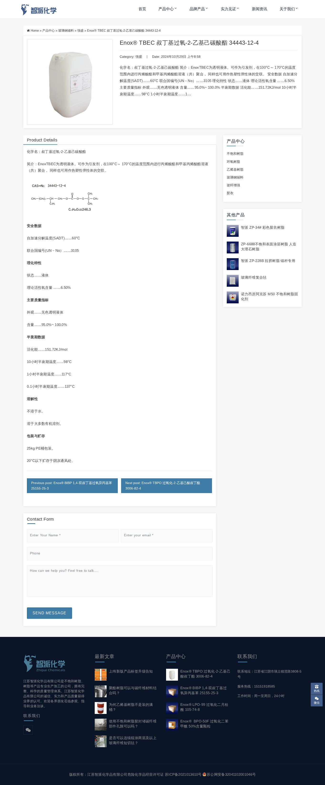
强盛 (80, 30)
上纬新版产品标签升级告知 (131, 671)
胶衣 (230, 193)
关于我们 (287, 9)
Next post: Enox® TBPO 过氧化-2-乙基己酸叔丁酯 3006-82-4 (162, 485)
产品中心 (166, 9)
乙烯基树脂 (235, 169)
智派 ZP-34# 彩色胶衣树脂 (262, 227)
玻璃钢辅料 (66, 30)
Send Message (49, 613)
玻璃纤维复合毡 (254, 277)
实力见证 (228, 9)
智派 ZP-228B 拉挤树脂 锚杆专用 (268, 261)
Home (35, 30)
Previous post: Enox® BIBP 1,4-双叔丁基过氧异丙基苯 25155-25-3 (71, 485)
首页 (142, 9)
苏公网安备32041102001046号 (231, 774)
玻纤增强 (233, 185)
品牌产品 (197, 9)
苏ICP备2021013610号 (183, 774)
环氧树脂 (233, 162)
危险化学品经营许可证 (146, 774)
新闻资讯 (259, 9)
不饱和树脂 (235, 153)
